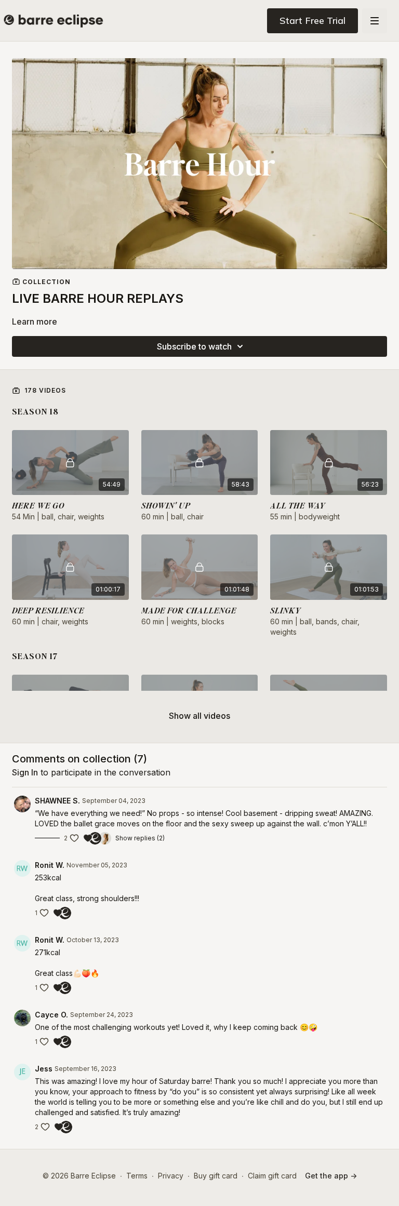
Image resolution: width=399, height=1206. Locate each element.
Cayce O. (51, 1014)
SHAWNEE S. (57, 800)
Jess (43, 1068)
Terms (137, 1175)
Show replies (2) (140, 838)
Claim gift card (272, 1175)
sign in (25, 772)
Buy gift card (215, 1175)
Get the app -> (331, 1175)
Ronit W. (49, 865)
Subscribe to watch (194, 346)
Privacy (170, 1175)
